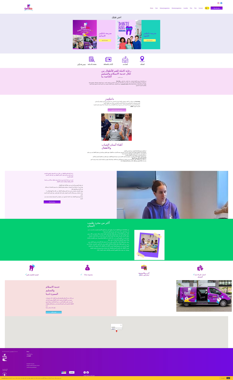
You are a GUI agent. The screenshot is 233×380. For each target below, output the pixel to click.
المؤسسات (223, 378)
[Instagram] (218, 3)
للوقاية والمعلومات (124, 84)
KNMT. (131, 106)
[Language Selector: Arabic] (207, 8)
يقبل (228, 378)
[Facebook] (221, 3)
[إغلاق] (231, 378)
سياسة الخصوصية (4, 378)
